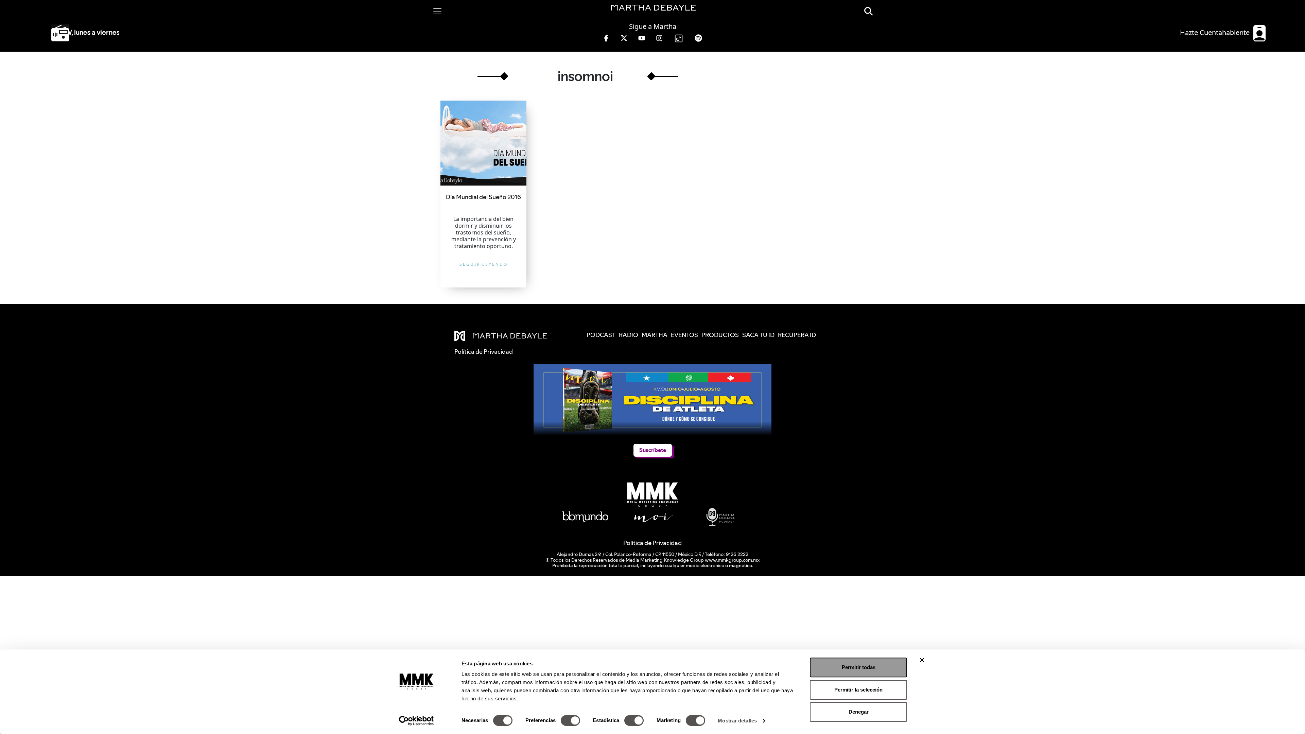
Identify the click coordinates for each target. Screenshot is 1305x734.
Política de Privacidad (652, 543)
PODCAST (601, 334)
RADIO (628, 334)
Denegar (859, 712)
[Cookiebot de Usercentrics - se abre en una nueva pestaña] (416, 721)
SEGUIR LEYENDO (483, 264)
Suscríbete (652, 450)
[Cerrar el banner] (922, 660)
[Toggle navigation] (437, 11)
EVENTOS (684, 334)
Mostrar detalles (737, 720)
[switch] (570, 720)
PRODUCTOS (720, 334)
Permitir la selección (858, 690)
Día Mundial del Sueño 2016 (483, 197)
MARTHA (654, 334)
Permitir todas (858, 667)
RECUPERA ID (797, 334)
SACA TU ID (758, 334)
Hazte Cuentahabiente (1215, 32)
